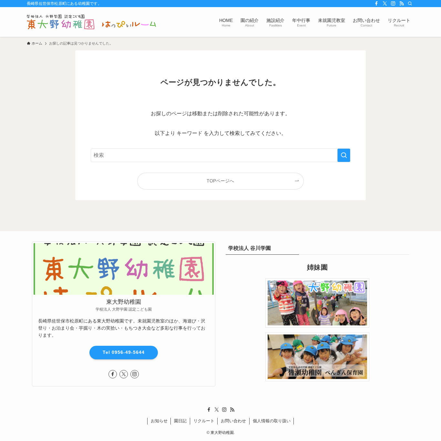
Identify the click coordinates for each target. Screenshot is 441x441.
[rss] (401, 3)
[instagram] (393, 3)
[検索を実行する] (343, 155)
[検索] (410, 3)
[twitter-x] (385, 3)
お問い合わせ (233, 420)
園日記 (180, 420)
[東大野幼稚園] (91, 22)
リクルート (203, 420)
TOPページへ (220, 180)
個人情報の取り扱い (272, 420)
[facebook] (376, 3)
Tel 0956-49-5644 (124, 352)
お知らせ (159, 420)
